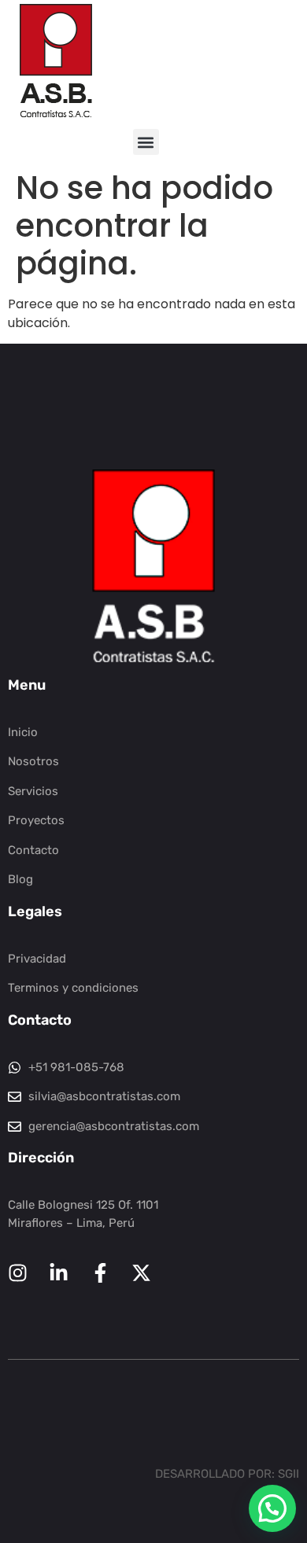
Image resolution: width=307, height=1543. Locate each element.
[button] (146, 142)
